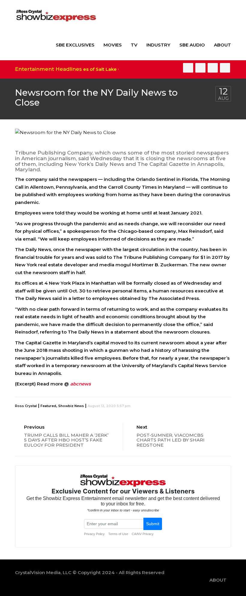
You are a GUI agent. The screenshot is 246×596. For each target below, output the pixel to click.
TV (134, 45)
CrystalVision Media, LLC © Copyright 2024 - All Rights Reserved (89, 572)
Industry (158, 45)
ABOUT (222, 45)
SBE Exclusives (75, 45)
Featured (48, 406)
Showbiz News (71, 406)
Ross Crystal (26, 406)
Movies (113, 45)
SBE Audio (192, 45)
